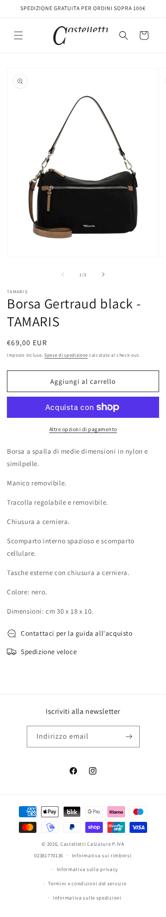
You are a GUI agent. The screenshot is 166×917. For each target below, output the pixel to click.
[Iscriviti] (129, 736)
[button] (18, 35)
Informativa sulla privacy (88, 869)
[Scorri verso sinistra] (63, 274)
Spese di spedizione (66, 355)
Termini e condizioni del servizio (87, 883)
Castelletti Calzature (85, 844)
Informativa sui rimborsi (102, 855)
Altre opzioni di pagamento (83, 429)
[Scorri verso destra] (103, 274)
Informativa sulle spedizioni (87, 897)
